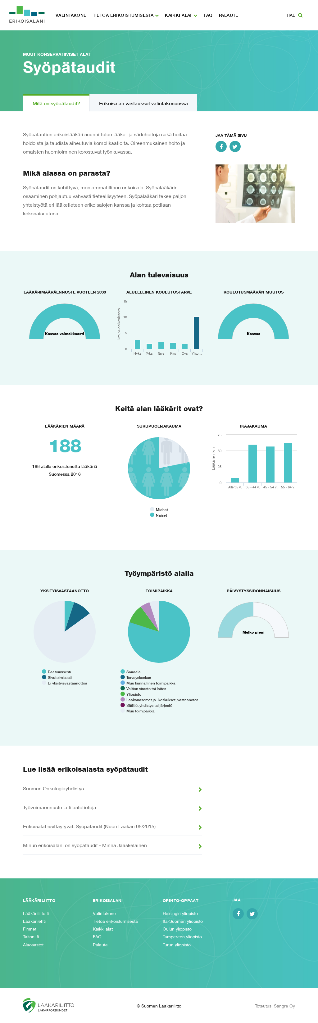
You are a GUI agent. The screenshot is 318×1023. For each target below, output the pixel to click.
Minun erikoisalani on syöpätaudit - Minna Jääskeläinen (85, 845)
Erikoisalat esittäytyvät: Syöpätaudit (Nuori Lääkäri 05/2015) (89, 826)
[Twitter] (235, 146)
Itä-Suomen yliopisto (183, 921)
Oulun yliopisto (177, 928)
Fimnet (29, 928)
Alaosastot (33, 944)
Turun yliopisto (177, 944)
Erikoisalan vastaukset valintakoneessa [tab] (143, 103)
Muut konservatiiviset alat (57, 54)
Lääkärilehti (34, 921)
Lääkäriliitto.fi (36, 913)
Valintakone (71, 15)
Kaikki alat (179, 15)
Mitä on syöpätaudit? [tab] (56, 103)
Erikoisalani (27, 14)
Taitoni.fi (31, 936)
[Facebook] (221, 146)
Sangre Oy (284, 1005)
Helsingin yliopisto (180, 913)
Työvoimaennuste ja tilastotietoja (59, 807)
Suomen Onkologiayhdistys (53, 788)
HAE (292, 15)
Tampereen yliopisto (182, 936)
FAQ (208, 15)
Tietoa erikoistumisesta (124, 15)
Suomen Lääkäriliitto (54, 1005)
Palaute (228, 15)
